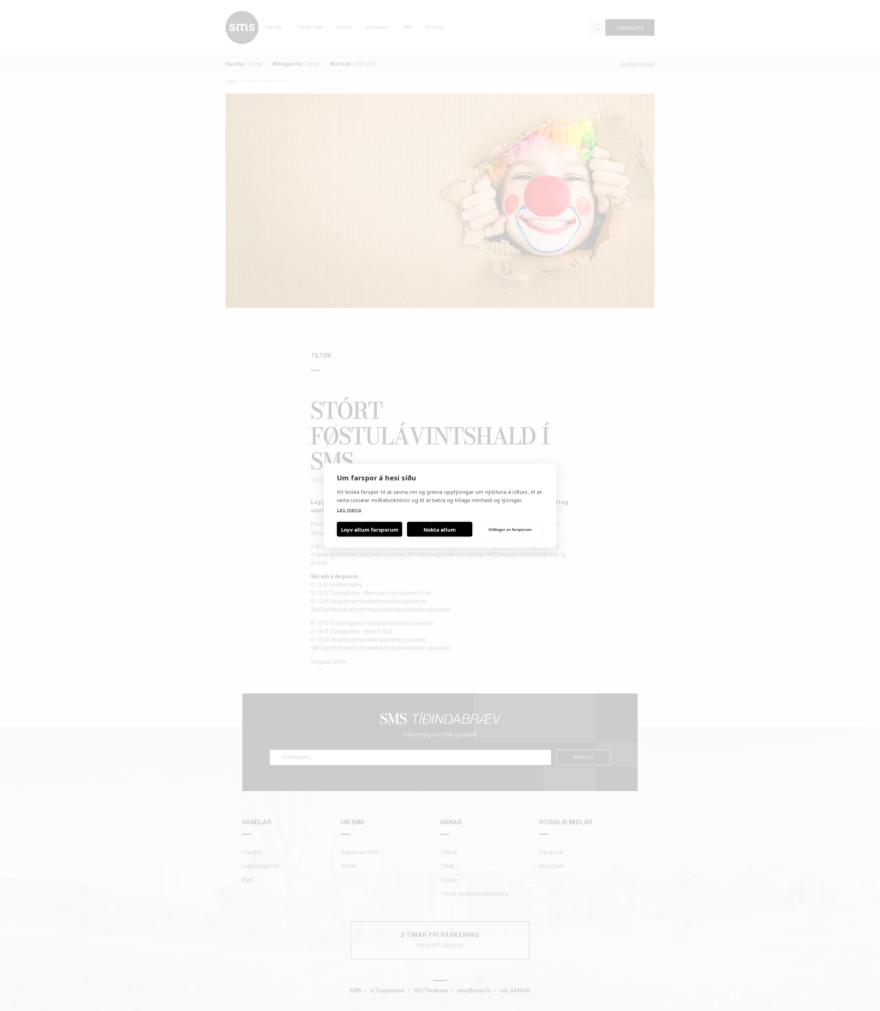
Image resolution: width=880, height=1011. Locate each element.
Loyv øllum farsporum (369, 529)
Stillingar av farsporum (510, 529)
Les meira (349, 509)
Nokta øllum (440, 529)
